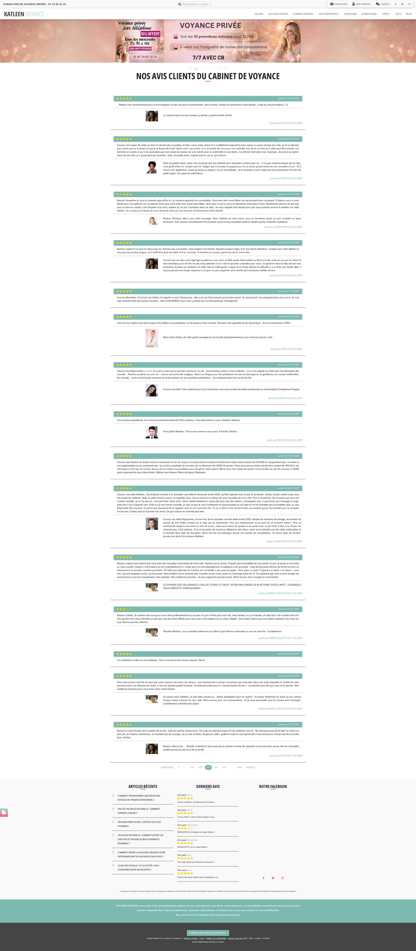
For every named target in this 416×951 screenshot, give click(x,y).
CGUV (202, 938)
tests (398, 14)
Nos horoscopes (328, 14)
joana (189, 870)
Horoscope (340, 4)
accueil (259, 14)
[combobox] (196, 4)
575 (216, 767)
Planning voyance (303, 14)
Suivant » (251, 767)
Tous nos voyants (278, 14)
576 (224, 767)
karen (189, 795)
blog (409, 14)
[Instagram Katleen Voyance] (409, 4)
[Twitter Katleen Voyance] (402, 4)
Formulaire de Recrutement (208, 933)
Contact (385, 4)
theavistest (192, 825)
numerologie (369, 14)
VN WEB (265, 938)
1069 (239, 767)
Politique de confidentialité (216, 938)
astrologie (350, 14)
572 (192, 767)
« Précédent (167, 767)
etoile (189, 810)
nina (189, 855)
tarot (386, 14)
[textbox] (196, 4)
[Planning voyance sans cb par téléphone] (208, 40)
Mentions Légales (191, 938)
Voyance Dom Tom (235, 938)
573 (200, 767)
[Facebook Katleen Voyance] (395, 4)
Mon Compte (363, 4)
